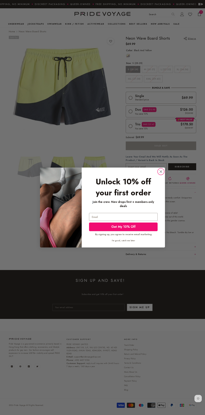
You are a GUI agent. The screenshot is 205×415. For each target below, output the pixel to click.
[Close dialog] (161, 171)
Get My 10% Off (123, 226)
